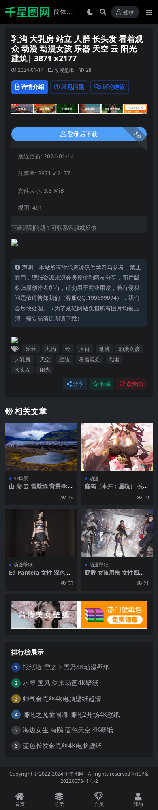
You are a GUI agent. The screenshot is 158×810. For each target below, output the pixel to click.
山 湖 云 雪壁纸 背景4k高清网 (41, 489)
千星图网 (73, 773)
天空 (45, 359)
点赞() (134, 384)
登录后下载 (82, 134)
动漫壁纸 (64, 69)
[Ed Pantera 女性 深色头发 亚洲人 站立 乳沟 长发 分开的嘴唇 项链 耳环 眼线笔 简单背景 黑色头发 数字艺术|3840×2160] (41, 533)
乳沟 (50, 349)
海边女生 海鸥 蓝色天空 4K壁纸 (68, 729)
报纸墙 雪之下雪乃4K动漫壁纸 (66, 667)
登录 (128, 12)
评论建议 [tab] (113, 86)
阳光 (45, 369)
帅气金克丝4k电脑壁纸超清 (62, 698)
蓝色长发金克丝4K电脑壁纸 (62, 745)
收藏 (105, 384)
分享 (78, 384)
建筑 (64, 359)
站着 (114, 359)
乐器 (31, 349)
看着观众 (89, 359)
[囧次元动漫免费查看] (79, 111)
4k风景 (20, 478)
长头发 (22, 369)
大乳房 (22, 359)
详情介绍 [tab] (32, 86)
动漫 (104, 349)
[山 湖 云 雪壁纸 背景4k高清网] (41, 447)
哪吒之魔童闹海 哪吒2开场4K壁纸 (71, 714)
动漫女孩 (129, 349)
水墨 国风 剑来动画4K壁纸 (60, 682)
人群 (84, 349)
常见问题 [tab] (73, 86)
